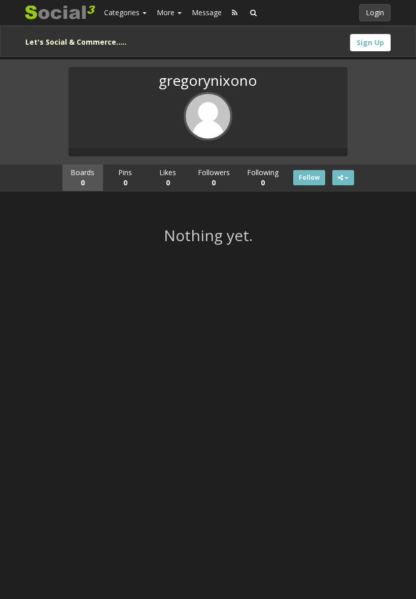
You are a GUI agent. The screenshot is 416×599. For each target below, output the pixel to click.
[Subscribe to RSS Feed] (234, 12)
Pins (125, 177)
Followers (214, 177)
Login (375, 12)
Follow (309, 177)
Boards (82, 177)
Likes (167, 177)
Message (207, 12)
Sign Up (370, 42)
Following (263, 177)
